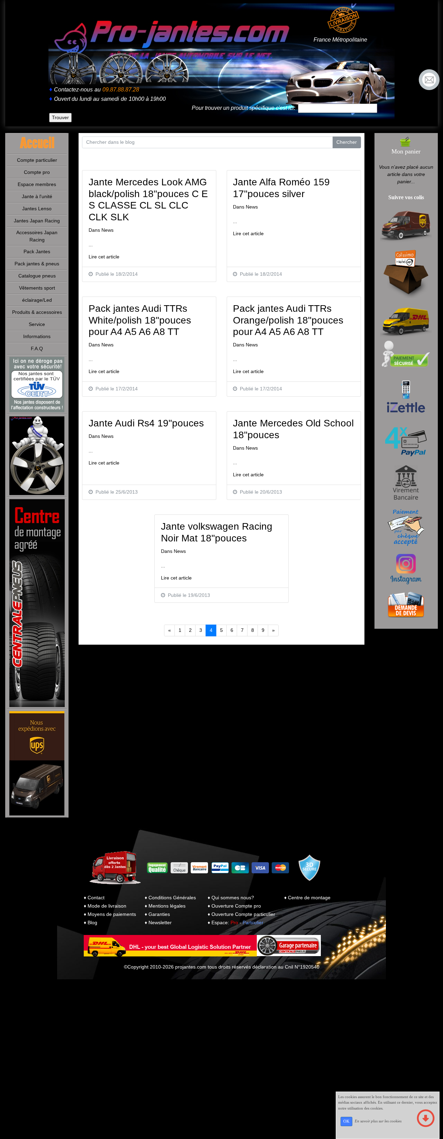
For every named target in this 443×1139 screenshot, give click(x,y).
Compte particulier (37, 160)
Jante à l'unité (37, 196)
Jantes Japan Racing (37, 220)
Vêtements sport (37, 288)
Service (37, 324)
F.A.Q (37, 348)
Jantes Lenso (37, 208)
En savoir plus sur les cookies (378, 1121)
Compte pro (37, 172)
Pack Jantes (37, 251)
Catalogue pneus (37, 276)
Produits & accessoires (37, 312)
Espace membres (37, 184)
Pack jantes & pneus (37, 263)
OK (346, 1121)
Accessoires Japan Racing (36, 236)
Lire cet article (104, 256)
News (107, 230)
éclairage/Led (37, 300)
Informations (37, 336)
